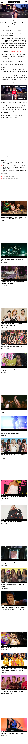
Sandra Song (11, 26)
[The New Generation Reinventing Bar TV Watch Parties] (14, 337)
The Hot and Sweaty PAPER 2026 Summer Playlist (13, 455)
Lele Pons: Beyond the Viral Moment (11, 521)
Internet (3, 519)
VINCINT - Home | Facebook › (8, 174)
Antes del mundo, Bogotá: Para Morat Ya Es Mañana (13, 259)
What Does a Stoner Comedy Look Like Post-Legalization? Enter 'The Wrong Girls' (14, 217)
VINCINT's (3, 32)
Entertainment (4, 215)
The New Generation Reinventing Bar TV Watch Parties (12, 347)
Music (14, 20)
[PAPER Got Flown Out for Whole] (14, 401)
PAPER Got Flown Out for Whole (10, 411)
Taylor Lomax (4, 220)
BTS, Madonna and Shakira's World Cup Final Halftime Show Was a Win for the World (14, 669)
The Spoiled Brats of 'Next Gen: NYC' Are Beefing (12, 585)
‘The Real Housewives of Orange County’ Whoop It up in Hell (12, 692)
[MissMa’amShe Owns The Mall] (14, 638)
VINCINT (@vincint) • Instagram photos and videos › (11, 178)
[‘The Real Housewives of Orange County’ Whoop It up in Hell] (14, 682)
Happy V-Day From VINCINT (16, 51)
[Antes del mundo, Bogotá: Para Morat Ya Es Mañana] (14, 249)
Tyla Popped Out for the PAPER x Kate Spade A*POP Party (14, 497)
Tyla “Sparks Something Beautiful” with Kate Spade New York (14, 369)
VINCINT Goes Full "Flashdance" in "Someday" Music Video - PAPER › (14, 163)
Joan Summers (5, 588)
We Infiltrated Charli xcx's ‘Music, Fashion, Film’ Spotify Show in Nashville (13, 432)
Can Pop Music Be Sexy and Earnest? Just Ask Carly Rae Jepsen (13, 282)
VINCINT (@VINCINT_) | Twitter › (8, 176)
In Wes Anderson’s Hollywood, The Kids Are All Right (13, 562)
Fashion (3, 494)
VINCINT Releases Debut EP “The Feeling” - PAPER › (14, 165)
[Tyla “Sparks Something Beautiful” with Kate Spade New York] (14, 359)
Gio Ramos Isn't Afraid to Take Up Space (12, 733)
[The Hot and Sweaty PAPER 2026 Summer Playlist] (14, 445)
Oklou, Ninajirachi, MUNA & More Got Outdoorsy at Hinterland (11, 324)
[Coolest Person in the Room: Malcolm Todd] (14, 598)
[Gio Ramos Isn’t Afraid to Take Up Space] (14, 724)
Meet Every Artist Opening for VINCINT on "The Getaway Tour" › (15, 171)
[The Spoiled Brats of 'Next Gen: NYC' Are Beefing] (14, 575)
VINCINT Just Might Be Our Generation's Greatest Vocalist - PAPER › (13, 168)
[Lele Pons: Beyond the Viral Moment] (14, 512)
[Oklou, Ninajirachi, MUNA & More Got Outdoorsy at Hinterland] (14, 314)
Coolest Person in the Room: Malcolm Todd (13, 607)
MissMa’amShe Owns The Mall (9, 647)
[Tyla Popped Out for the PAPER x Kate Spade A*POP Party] (14, 487)
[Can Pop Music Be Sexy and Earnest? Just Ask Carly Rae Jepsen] (14, 272)
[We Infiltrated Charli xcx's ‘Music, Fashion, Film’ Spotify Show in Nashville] (14, 422)
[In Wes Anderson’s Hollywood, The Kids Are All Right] (14, 552)
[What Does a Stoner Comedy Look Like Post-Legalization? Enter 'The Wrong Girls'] (14, 207)
